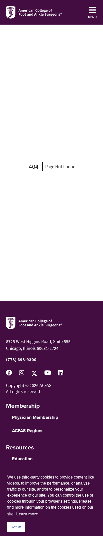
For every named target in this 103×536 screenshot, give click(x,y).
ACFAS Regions (28, 430)
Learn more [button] (27, 514)
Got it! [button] (15, 527)
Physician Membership (35, 417)
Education (22, 458)
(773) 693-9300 (21, 359)
